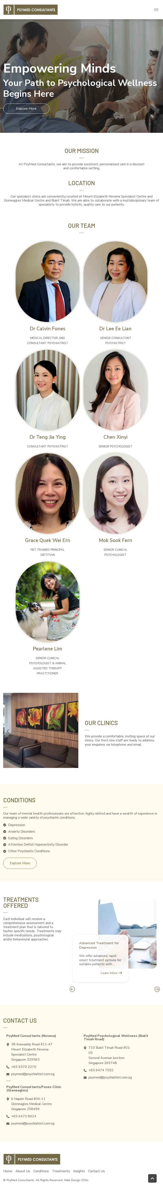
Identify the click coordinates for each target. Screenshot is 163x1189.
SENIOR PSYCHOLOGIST (115, 446)
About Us (22, 1171)
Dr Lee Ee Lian (115, 328)
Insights (79, 1171)
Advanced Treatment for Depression (99, 945)
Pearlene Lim (47, 649)
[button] (156, 9)
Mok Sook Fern (115, 540)
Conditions (41, 1171)
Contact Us (96, 1171)
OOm (84, 1180)
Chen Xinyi (116, 437)
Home (7, 1171)
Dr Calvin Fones (47, 328)
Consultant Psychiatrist (47, 446)
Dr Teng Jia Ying (48, 437)
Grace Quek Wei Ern (47, 540)
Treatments (61, 1171)
